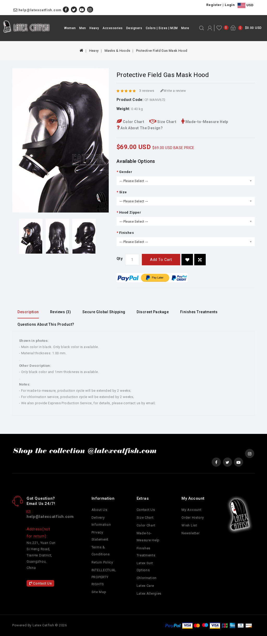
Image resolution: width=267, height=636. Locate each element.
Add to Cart (161, 259)
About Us (99, 510)
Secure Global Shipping (103, 312)
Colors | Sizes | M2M (162, 28)
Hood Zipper (130, 212)
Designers (134, 28)
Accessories (112, 28)
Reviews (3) (60, 312)
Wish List (189, 525)
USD (249, 5)
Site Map (99, 592)
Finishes (126, 233)
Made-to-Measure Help (206, 122)
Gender (125, 172)
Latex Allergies (149, 593)
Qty (120, 258)
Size (123, 192)
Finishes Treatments (199, 312)
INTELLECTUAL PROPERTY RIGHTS (104, 577)
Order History (192, 517)
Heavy (94, 28)
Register (214, 5)
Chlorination (147, 578)
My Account (191, 510)
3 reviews (146, 91)
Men (82, 28)
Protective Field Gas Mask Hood (161, 51)
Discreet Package (153, 312)
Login (230, 5)
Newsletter (190, 533)
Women (70, 28)
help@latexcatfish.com (40, 10)
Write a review (174, 91)
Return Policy (102, 562)
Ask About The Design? (141, 128)
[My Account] (210, 28)
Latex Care (145, 586)
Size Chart (166, 122)
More (185, 28)
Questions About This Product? (45, 324)
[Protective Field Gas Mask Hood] (31, 236)
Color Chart (133, 122)
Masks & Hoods (117, 51)
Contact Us (42, 583)
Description (28, 312)
